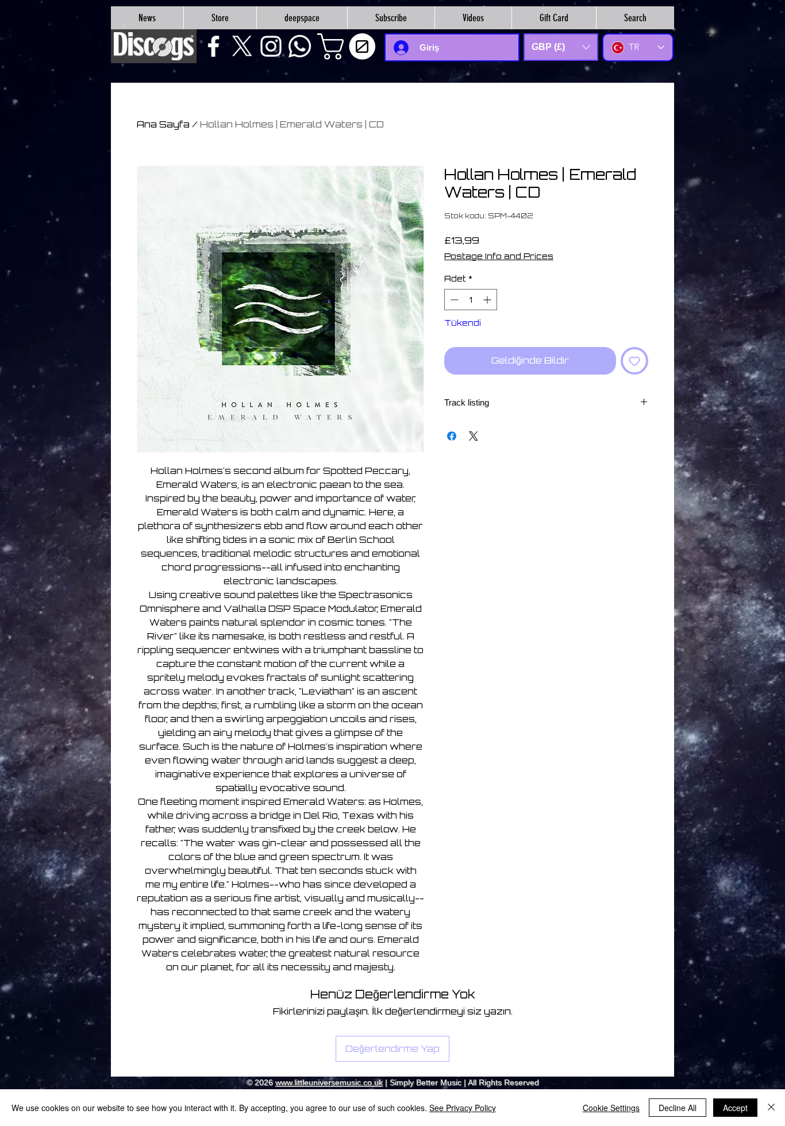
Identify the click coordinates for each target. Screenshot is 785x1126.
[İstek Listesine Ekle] (634, 361)
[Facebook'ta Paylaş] (452, 436)
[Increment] (488, 300)
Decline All (678, 1107)
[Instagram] (271, 46)
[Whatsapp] (300, 46)
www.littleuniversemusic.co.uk (329, 1082)
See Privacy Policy (462, 1107)
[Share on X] (473, 436)
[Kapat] (771, 1107)
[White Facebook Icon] (213, 46)
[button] (349, 46)
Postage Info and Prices (498, 256)
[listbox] (561, 47)
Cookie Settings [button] (611, 1107)
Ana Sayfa (163, 124)
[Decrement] (453, 300)
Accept (735, 1107)
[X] (242, 46)
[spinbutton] (470, 300)
